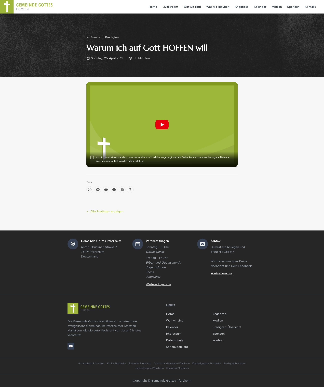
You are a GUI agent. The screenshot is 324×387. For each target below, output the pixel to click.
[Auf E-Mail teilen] (122, 189)
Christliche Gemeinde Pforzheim (172, 363)
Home (153, 7)
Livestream (170, 7)
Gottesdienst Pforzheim (91, 363)
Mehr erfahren (136, 161)
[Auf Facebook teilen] (114, 189)
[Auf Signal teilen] (106, 189)
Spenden (293, 7)
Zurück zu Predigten (104, 37)
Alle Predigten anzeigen (106, 211)
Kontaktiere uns (221, 273)
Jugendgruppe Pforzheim (149, 368)
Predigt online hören (235, 363)
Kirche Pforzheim (116, 363)
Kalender (260, 7)
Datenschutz (174, 340)
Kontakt (310, 7)
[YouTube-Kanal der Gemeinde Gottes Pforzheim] (71, 346)
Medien (277, 7)
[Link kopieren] (130, 189)
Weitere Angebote (158, 284)
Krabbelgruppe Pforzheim (206, 363)
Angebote (242, 7)
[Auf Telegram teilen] (97, 189)
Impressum (173, 334)
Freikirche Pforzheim (140, 363)
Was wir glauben (217, 7)
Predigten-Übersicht (227, 327)
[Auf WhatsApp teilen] (89, 189)
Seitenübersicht (177, 347)
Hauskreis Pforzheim (177, 368)
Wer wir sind (192, 7)
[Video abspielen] (162, 124)
